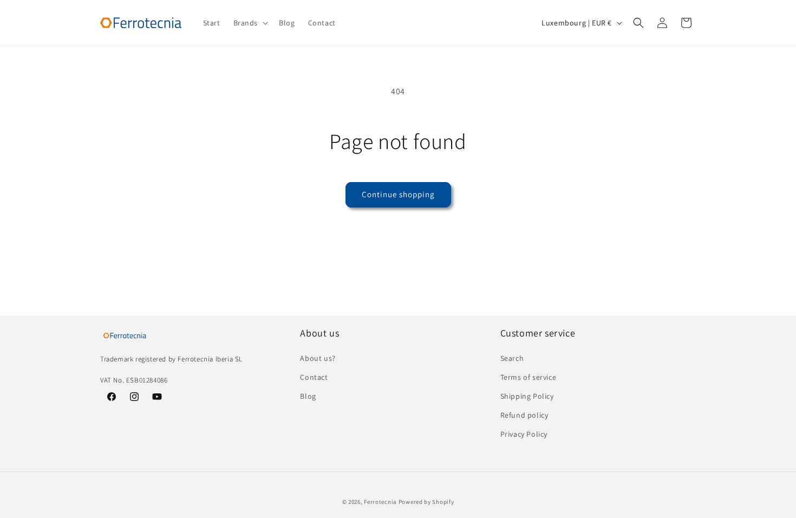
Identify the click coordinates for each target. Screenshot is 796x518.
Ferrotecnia (380, 502)
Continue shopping (398, 194)
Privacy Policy (523, 434)
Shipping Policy (527, 396)
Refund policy (524, 415)
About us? (317, 358)
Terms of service (528, 377)
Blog (308, 396)
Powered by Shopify (426, 502)
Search (512, 358)
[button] (250, 22)
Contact (314, 377)
